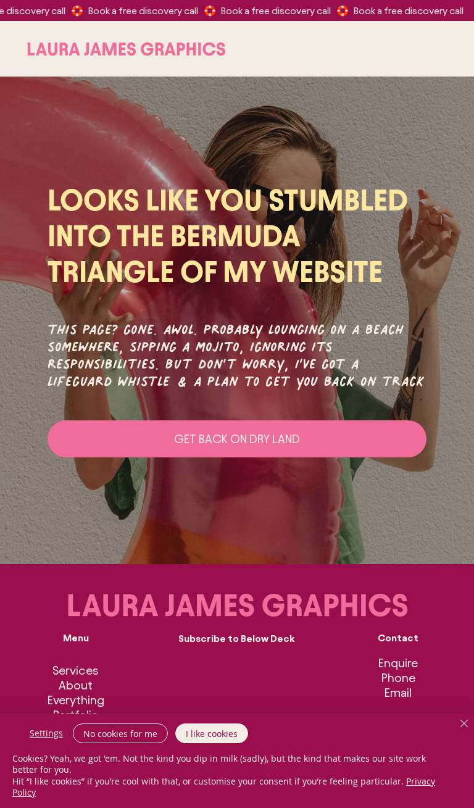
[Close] (464, 724)
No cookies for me (120, 733)
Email (398, 692)
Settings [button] (46, 733)
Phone (398, 678)
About (76, 685)
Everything (76, 700)
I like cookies (212, 733)
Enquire (398, 663)
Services (75, 670)
